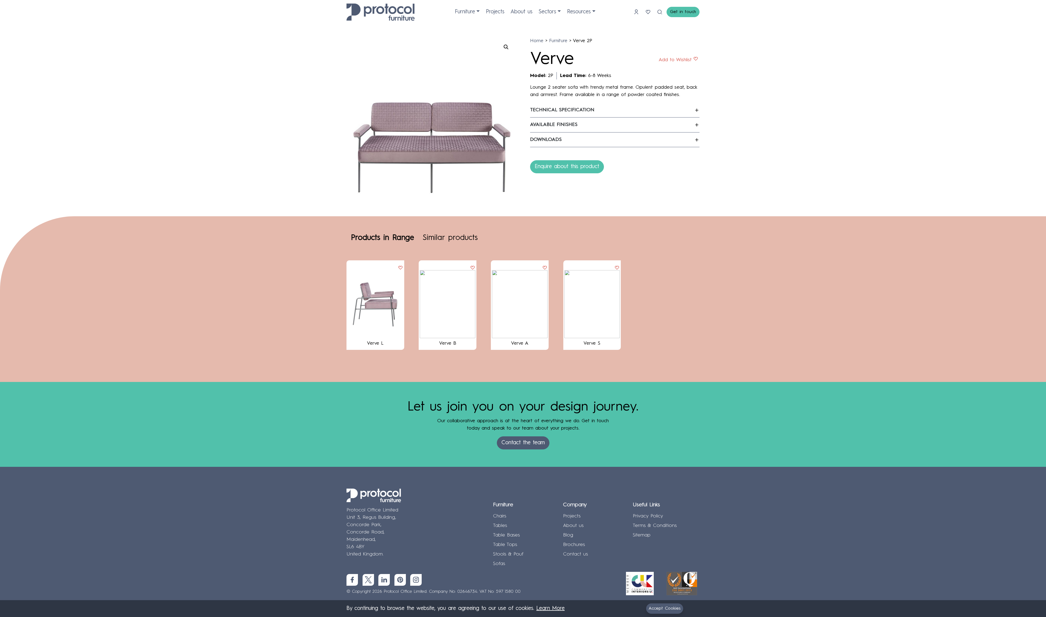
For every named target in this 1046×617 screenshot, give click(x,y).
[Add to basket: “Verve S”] (617, 268)
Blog (568, 535)
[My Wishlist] (649, 12)
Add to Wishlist (675, 59)
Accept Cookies (665, 608)
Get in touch (683, 12)
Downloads (546, 139)
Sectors (547, 12)
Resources (579, 12)
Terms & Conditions (655, 525)
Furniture (465, 12)
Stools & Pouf (508, 554)
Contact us (575, 554)
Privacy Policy (648, 516)
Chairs (499, 516)
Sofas (499, 563)
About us (521, 12)
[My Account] (637, 12)
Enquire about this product (567, 166)
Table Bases (506, 535)
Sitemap (641, 535)
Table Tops (505, 544)
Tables (500, 525)
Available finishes (553, 124)
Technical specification (562, 109)
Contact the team (523, 443)
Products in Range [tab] (382, 238)
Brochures (574, 544)
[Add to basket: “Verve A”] (545, 268)
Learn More (550, 608)
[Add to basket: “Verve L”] (400, 268)
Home (536, 40)
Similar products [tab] (450, 238)
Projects (495, 12)
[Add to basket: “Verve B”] (472, 268)
